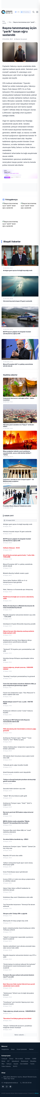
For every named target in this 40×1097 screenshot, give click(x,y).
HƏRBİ (34, 1058)
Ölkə (10, 22)
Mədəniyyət (24, 1061)
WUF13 (15, 1066)
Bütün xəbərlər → (20, 1035)
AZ (16, 12)
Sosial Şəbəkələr (22, 1049)
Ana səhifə (4, 22)
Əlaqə (13, 1049)
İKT (8, 1061)
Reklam (31, 1049)
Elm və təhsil (19, 1058)
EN (18, 12)
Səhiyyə (9, 1064)
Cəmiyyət (4, 1058)
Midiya (37, 1093)
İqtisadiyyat (15, 1061)
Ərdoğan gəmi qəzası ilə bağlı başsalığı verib (17, 270)
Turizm (32, 1064)
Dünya (11, 1058)
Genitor (19, 174)
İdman (3, 1061)
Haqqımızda (5, 1049)
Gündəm (27, 1058)
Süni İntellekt (24, 1064)
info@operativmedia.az (11, 1082)
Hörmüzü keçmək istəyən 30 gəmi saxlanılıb (17, 301)
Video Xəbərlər (6, 1066)
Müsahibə (33, 1061)
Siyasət (16, 1064)
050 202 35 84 (26, 1082)
